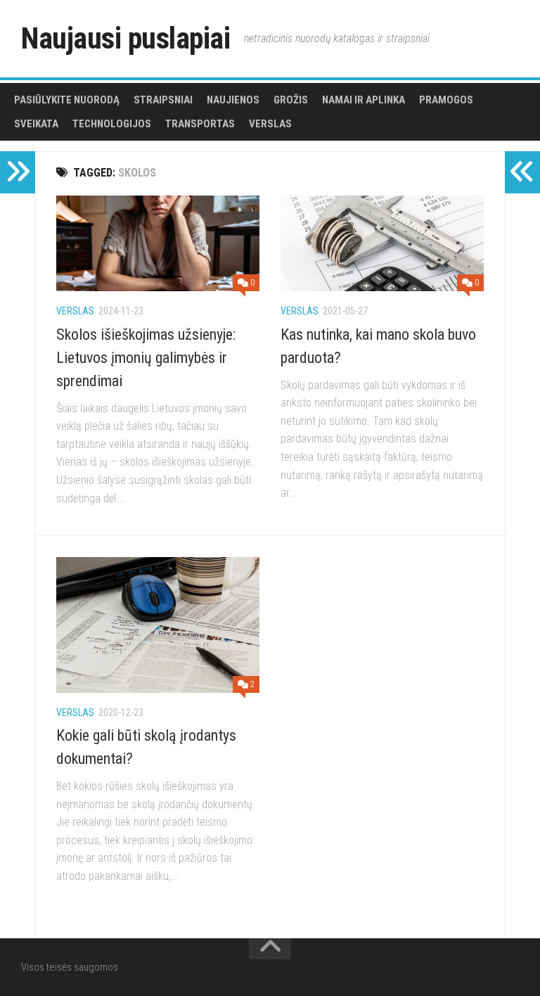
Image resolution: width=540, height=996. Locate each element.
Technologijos (111, 123)
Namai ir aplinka (363, 100)
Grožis (291, 100)
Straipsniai (163, 100)
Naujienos (233, 100)
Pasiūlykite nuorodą (67, 100)
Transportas (200, 123)
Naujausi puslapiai (125, 38)
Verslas (270, 123)
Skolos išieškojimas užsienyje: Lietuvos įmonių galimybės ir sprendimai (146, 358)
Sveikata (36, 123)
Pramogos (446, 100)
